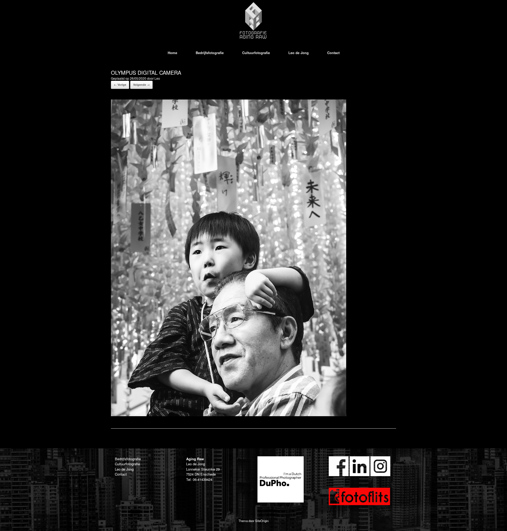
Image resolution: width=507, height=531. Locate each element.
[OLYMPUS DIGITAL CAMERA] (228, 414)
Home (172, 52)
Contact (333, 52)
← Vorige (120, 85)
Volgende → (141, 85)
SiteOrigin (262, 521)
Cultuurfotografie (256, 52)
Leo (157, 78)
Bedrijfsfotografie (210, 52)
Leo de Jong (298, 52)
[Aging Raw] (253, 20)
